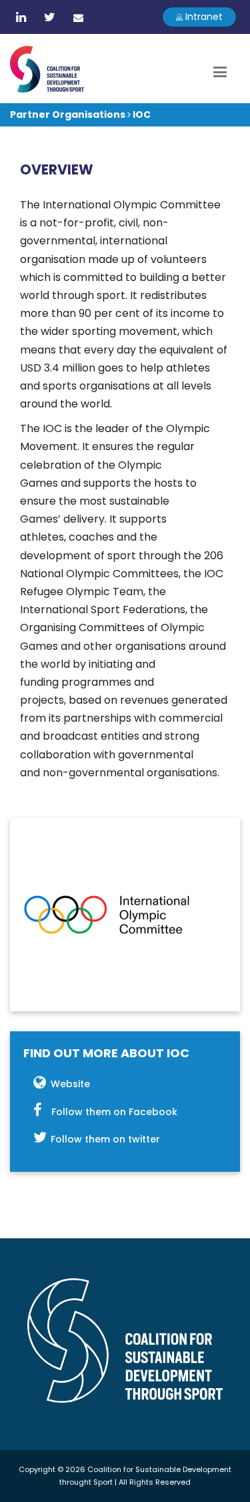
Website (70, 1084)
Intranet (203, 16)
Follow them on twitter (105, 1139)
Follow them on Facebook (114, 1112)
